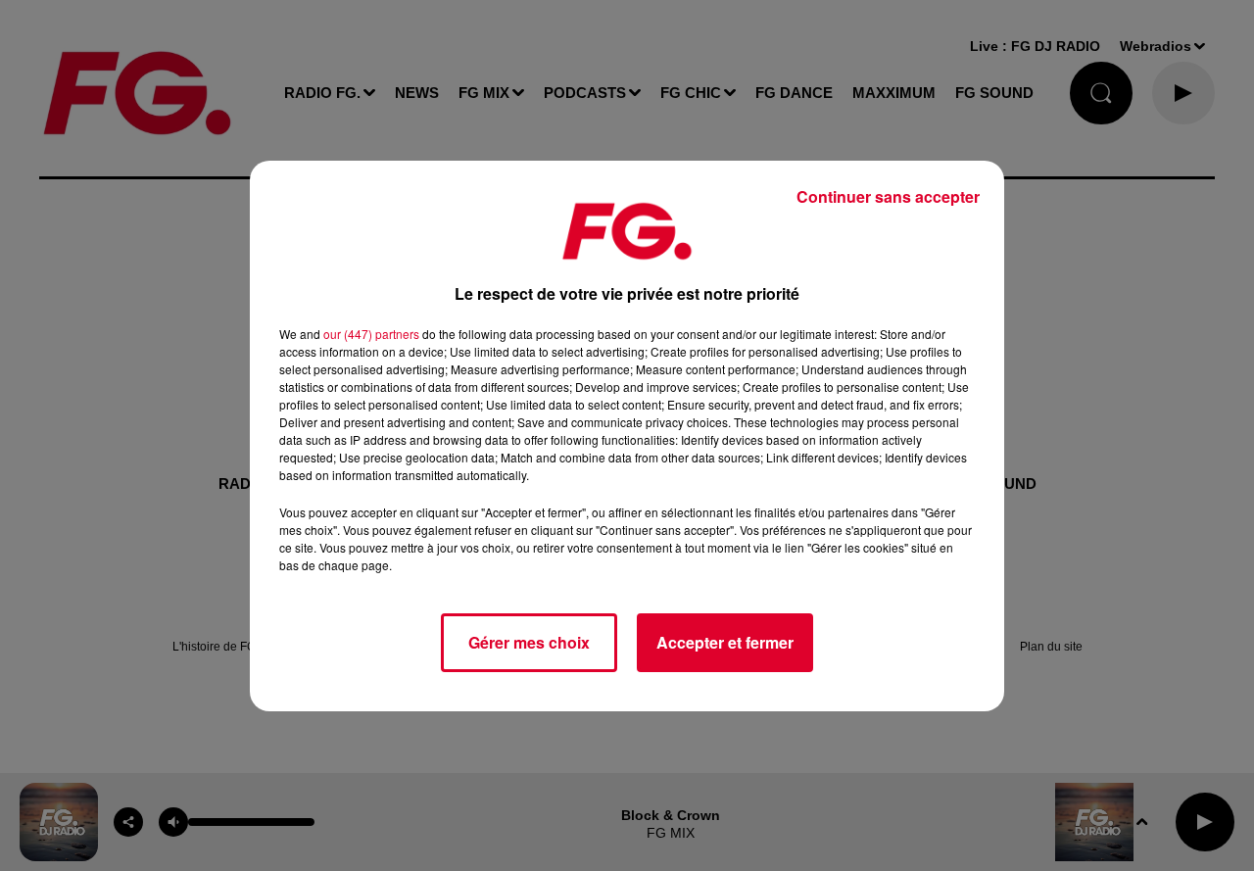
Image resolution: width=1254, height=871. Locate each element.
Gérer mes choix (529, 642)
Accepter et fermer (725, 642)
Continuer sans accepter (888, 196)
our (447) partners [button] (371, 333)
